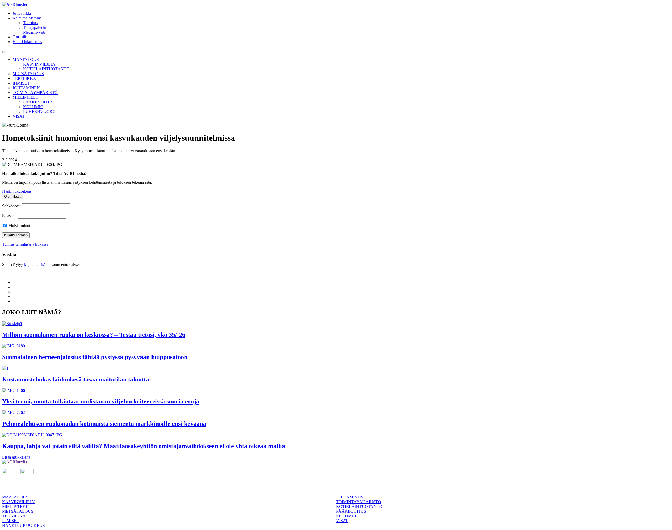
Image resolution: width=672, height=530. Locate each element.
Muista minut (18, 225)
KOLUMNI (33, 106)
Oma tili (19, 37)
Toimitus (30, 22)
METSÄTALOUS (28, 73)
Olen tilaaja (12, 196)
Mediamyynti (34, 32)
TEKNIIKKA (24, 78)
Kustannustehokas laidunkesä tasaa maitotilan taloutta (75, 379)
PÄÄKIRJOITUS (38, 102)
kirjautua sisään (37, 264)
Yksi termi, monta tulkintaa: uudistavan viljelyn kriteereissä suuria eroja (100, 401)
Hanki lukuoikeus (27, 41)
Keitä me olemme (27, 18)
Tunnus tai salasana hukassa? (26, 244)
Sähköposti (11, 206)
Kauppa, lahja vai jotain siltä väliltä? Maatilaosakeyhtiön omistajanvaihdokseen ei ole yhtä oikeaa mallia (143, 446)
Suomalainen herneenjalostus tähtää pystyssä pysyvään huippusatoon (94, 357)
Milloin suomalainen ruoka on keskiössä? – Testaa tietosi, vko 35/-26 (93, 334)
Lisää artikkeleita (16, 457)
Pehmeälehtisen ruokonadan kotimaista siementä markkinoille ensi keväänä (104, 423)
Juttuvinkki (22, 13)
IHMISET (21, 83)
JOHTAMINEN (26, 88)
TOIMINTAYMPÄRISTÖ (35, 92)
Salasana (9, 215)
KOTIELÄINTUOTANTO (46, 69)
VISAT (19, 116)
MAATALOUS (26, 59)
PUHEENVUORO (39, 111)
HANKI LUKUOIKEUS (23, 525)
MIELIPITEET (25, 97)
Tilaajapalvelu (34, 27)
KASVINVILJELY (39, 64)
